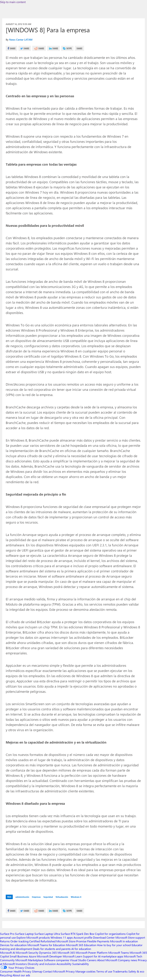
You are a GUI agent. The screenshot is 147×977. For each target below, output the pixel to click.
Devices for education (13, 945)
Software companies (56, 960)
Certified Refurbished (42, 941)
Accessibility (64, 964)
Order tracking (19, 941)
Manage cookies (85, 971)
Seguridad (48, 897)
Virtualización (62, 897)
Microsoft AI (7, 952)
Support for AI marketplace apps (103, 956)
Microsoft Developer (49, 956)
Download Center (104, 937)
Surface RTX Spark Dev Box (77, 934)
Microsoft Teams (118, 952)
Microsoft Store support (130, 937)
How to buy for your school (114, 945)
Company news (127, 960)
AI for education (81, 949)
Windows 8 (76, 897)
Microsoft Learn (72, 956)
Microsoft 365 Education (81, 945)
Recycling (6, 975)
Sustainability (80, 964)
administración (22, 897)
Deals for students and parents (52, 949)
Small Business (19, 956)
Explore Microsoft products (33, 937)
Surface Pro (7, 934)
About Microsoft (107, 960)
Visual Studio (78, 960)
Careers (91, 960)
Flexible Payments (98, 941)
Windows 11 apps (62, 937)
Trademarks (120, 971)
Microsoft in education (124, 941)
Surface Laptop (24, 934)
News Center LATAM (20, 39)
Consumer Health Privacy (15, 971)
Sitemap (37, 971)
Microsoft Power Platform (92, 952)
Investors (21, 964)
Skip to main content (13, 2)
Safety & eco (136, 971)
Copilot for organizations (110, 934)
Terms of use (104, 971)
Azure (32, 956)
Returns (5, 941)
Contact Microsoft (54, 971)
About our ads (21, 975)
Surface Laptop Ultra (47, 934)
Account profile (83, 937)
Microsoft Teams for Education (46, 945)
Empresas (36, 897)
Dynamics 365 (48, 952)
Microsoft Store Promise (71, 941)
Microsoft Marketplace (29, 960)
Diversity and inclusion (42, 964)
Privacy (70, 971)
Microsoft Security (27, 952)
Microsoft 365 (66, 952)
